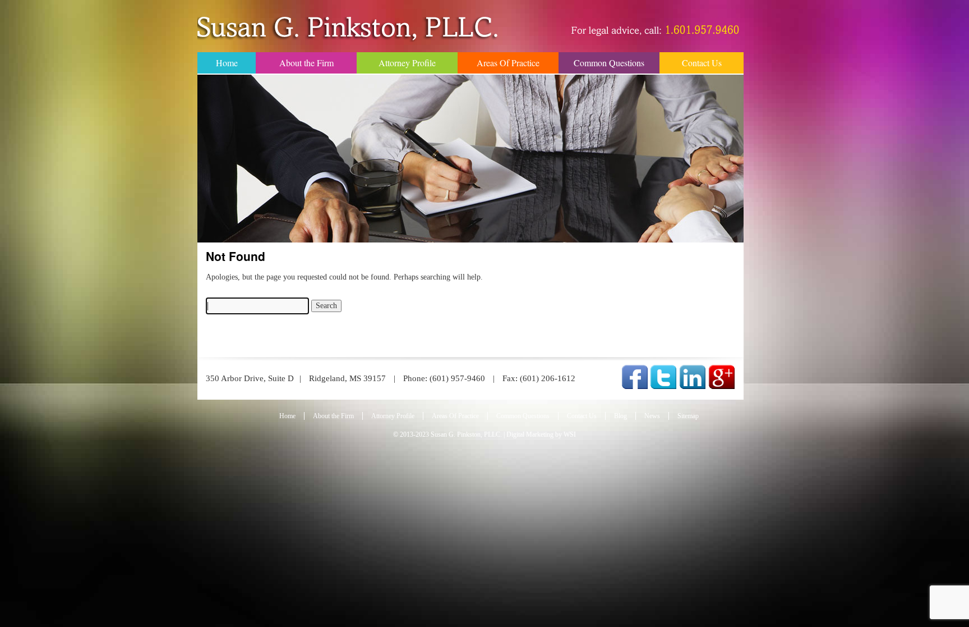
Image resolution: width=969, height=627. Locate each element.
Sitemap (688, 416)
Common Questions (609, 62)
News (652, 416)
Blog (620, 416)
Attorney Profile (407, 62)
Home (227, 62)
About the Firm (306, 62)
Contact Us (702, 62)
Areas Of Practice (508, 62)
